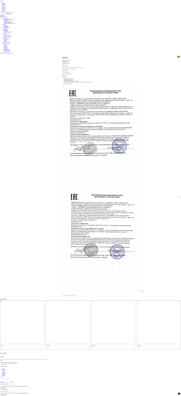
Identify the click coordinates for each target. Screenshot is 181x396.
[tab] (67, 296)
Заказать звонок (8, 14)
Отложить (63, 76)
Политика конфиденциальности (22, 386)
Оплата (3, 8)
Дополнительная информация (67, 295)
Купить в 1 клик (64, 75)
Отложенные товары (2, 15)
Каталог (3, 7)
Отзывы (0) (74, 295)
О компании (4, 6)
